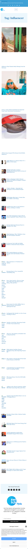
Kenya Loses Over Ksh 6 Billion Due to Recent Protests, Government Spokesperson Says (16, 305)
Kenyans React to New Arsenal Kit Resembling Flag (15, 272)
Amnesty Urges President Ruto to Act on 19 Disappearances (16, 396)
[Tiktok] (20, 5)
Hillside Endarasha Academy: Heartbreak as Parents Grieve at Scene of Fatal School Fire (16, 171)
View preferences (14, 546)
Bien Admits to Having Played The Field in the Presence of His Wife (16, 359)
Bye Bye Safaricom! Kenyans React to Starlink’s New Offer (15, 225)
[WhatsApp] (15, 5)
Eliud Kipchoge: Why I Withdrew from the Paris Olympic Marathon (16, 234)
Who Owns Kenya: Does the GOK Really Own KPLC (16, 377)
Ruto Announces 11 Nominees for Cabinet (15, 262)
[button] (26, 526)
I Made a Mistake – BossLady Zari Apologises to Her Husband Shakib (15, 189)
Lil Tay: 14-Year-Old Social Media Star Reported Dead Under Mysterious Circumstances (13, 110)
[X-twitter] (11, 490)
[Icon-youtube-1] (14, 490)
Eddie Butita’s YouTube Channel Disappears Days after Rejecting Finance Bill (16, 350)
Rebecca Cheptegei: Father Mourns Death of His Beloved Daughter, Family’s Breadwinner (16, 180)
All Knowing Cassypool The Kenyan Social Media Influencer (13, 153)
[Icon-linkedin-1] (16, 490)
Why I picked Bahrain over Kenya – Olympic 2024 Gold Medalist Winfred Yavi (15, 253)
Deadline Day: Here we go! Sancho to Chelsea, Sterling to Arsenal (15, 207)
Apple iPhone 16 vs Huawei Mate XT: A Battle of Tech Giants (16, 161)
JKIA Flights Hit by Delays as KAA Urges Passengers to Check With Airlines (16, 470)
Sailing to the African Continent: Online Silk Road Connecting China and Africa (16, 387)
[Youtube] (18, 5)
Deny (14, 542)
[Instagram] (13, 5)
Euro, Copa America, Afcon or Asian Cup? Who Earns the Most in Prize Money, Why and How (15, 281)
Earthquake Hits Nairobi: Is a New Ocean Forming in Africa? (16, 314)
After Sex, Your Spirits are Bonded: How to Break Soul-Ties (16, 334)
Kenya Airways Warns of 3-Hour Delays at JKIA (16, 460)
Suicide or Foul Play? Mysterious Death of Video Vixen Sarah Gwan (16, 323)
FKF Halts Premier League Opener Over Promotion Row (16, 451)
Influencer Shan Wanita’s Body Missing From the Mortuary (13, 67)
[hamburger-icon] (16, 9)
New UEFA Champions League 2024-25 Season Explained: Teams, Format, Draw (16, 216)
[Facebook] (9, 5)
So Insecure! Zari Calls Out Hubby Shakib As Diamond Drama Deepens (15, 244)
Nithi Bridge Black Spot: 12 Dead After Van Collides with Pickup (16, 198)
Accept (14, 538)
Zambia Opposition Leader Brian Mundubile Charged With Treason (15, 433)
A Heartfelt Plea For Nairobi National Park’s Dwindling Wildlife (15, 368)
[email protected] (4, 1)
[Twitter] (11, 5)
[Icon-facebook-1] (9, 490)
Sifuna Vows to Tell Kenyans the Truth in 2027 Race (16, 442)
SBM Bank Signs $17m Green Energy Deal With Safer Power (16, 424)
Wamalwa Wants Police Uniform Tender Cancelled (16, 414)
